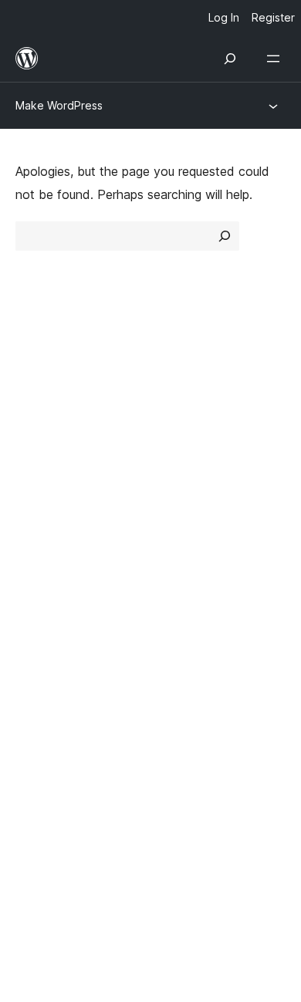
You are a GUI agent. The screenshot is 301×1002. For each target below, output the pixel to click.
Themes (181, 408)
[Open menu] (276, 58)
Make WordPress (59, 105)
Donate (187, 567)
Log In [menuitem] (223, 17)
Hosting (37, 436)
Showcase (188, 381)
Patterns (182, 463)
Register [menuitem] (273, 17)
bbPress (46, 700)
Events (178, 540)
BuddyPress (57, 727)
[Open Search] (230, 58)
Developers (47, 567)
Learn (31, 513)
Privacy (36, 463)
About (32, 381)
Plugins (178, 436)
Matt (37, 673)
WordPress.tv (61, 595)
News (31, 408)
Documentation (59, 540)
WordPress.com (67, 645)
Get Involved (195, 513)
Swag (181, 595)
